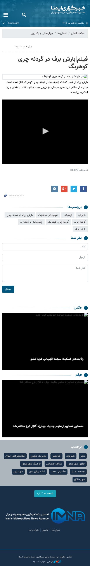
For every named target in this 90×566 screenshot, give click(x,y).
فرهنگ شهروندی (31, 464)
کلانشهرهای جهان (15, 456)
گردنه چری (80, 222)
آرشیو (45, 530)
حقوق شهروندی (76, 464)
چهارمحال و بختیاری (42, 33)
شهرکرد (82, 215)
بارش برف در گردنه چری (20, 215)
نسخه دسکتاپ (45, 493)
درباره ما (56, 530)
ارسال (8, 289)
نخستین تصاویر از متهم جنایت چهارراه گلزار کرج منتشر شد (48, 426)
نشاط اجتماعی (54, 464)
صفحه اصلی (77, 33)
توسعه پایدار (78, 472)
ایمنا (60, 10)
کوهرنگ (68, 215)
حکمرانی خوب (58, 472)
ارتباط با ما (34, 530)
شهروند (70, 456)
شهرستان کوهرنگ (48, 215)
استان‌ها (62, 33)
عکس (78, 308)
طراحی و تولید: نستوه (43, 562)
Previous (83, 341)
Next (6, 341)
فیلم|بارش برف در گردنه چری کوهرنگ (53, 63)
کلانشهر (56, 456)
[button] (45, 131)
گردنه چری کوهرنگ (58, 222)
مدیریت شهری (39, 456)
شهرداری (18, 472)
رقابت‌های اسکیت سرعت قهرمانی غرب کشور (56, 359)
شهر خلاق (79, 479)
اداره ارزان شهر (37, 472)
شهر (82, 456)
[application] (45, 132)
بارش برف (80, 229)
